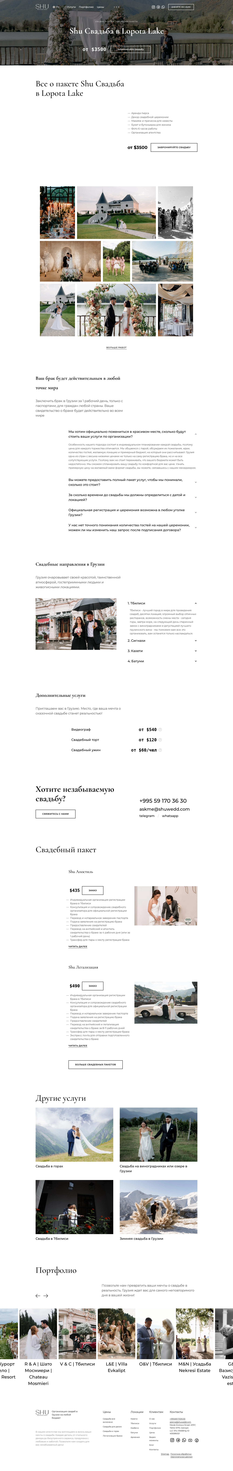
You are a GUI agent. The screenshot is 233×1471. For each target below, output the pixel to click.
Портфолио (86, 7)
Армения (135, 1437)
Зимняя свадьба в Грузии (141, 1239)
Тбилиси (135, 1423)
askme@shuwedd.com (164, 809)
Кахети (134, 1419)
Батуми (134, 1432)
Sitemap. (165, 1454)
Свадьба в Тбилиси (52, 1239)
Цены (100, 7)
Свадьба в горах (49, 1166)
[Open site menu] (116, 7)
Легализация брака (112, 1436)
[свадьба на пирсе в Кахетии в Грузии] (116, 310)
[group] (38, 1348)
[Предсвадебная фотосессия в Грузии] (116, 261)
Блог (151, 1445)
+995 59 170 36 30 (163, 800)
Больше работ (116, 347)
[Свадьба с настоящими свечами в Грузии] (57, 212)
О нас (152, 1419)
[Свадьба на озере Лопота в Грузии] (162, 261)
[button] (38, 1296)
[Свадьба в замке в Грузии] (57, 310)
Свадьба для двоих (112, 1426)
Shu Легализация (83, 967)
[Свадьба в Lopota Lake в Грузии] (116, 212)
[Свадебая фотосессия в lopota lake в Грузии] (175, 212)
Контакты (154, 1449)
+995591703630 (177, 1419)
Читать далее (77, 946)
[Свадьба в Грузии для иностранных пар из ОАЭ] (70, 261)
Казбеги (135, 1428)
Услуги (71, 7)
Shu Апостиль (80, 871)
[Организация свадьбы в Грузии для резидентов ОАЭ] (175, 310)
